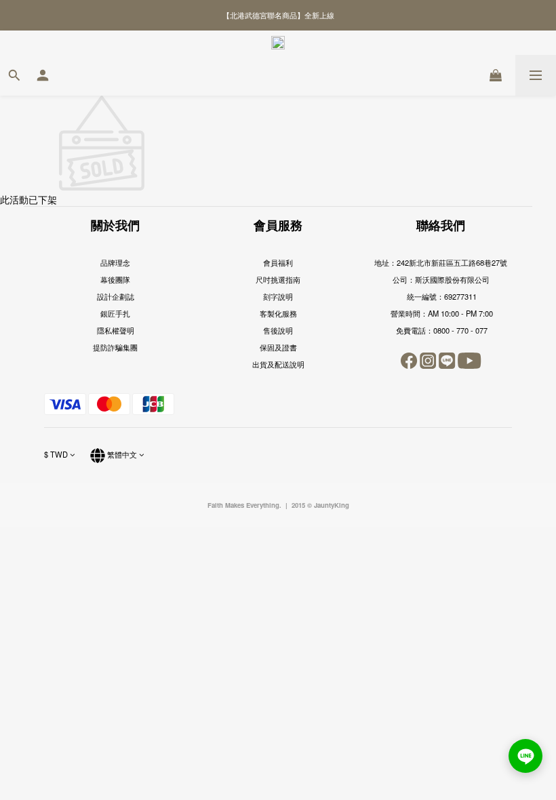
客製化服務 (278, 313)
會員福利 (278, 262)
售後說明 (278, 330)
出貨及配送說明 (278, 364)
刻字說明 (278, 296)
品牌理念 (115, 262)
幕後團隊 (115, 279)
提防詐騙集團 (115, 347)
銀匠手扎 (115, 313)
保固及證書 (278, 347)
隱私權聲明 (115, 330)
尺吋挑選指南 (278, 279)
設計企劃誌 (115, 296)
